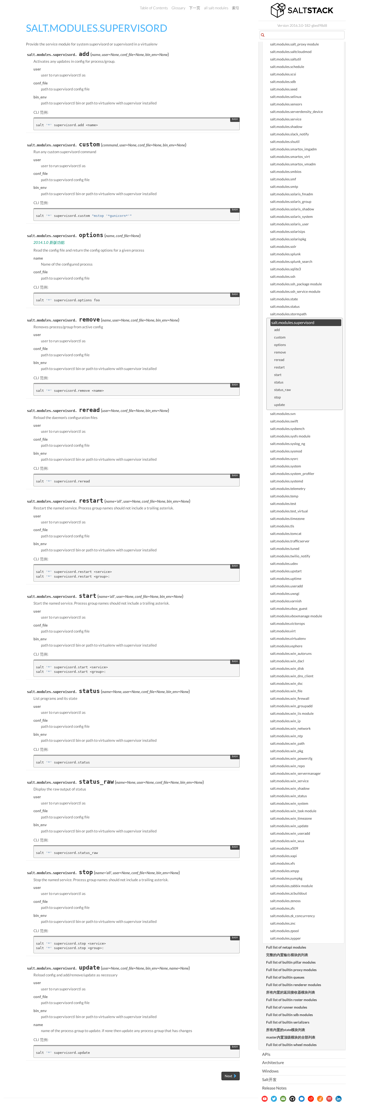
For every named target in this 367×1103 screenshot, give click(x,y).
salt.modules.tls (282, 526)
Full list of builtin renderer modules (293, 985)
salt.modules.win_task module (293, 811)
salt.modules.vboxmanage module (296, 616)
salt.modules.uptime (285, 578)
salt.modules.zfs (282, 908)
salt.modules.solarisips (287, 231)
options (280, 345)
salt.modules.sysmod (286, 451)
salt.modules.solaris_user (289, 224)
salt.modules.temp (284, 496)
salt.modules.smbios (285, 171)
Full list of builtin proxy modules (291, 970)
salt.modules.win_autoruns (291, 653)
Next (229, 1076)
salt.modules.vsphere (286, 646)
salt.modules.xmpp (284, 871)
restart (279, 367)
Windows (270, 1071)
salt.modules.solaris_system (291, 216)
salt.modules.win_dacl (287, 661)
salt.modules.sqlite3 (285, 269)
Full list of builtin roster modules (291, 1000)
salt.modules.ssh (282, 276)
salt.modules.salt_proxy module (294, 44)
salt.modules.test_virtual (289, 511)
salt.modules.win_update (289, 826)
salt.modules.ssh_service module (295, 291)
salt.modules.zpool (284, 931)
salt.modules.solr (283, 246)
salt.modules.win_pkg (286, 751)
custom (280, 337)
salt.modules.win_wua (287, 841)
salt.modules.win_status (288, 796)
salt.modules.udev (284, 563)
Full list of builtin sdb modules (289, 1015)
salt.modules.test (283, 503)
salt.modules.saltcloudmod (291, 51)
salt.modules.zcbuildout (288, 893)
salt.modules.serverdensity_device (296, 111)
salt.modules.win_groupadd (291, 706)
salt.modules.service (285, 119)
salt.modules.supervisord (292, 322)
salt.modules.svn (283, 413)
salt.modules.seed (283, 89)
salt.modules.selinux (285, 96)
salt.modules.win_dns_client (291, 676)
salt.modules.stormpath (288, 314)
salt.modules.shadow (286, 126)
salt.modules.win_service (289, 781)
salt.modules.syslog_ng (287, 443)
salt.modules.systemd (286, 481)
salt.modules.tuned (284, 548)
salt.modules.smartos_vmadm (293, 164)
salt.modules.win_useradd (290, 833)
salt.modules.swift (284, 421)
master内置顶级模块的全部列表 (290, 1037)
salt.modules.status (285, 306)
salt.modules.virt (283, 631)
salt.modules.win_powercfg (291, 758)
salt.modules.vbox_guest (288, 608)
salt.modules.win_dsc (286, 683)
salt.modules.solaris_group (290, 201)
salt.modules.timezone (287, 518)
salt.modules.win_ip (285, 721)
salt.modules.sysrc (284, 458)
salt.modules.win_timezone (291, 818)
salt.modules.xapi (283, 856)
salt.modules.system (285, 466)
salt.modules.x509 (284, 848)
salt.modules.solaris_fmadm (291, 194)
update (279, 404)
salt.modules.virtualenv (288, 638)
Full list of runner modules (286, 1007)
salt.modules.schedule (287, 66)
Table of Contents (154, 7)
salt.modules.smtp (284, 186)
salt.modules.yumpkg (286, 878)
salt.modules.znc (283, 923)
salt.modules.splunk (285, 254)
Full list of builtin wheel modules (291, 1045)
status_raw (282, 389)
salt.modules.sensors (286, 104)
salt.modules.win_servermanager (295, 773)
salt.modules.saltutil (285, 59)
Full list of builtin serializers (287, 1022)
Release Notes (274, 1088)
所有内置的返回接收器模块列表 (290, 992)
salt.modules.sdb (283, 81)
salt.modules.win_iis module (292, 713)
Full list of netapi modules (286, 947)
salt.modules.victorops (287, 623)
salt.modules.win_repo (287, 766)
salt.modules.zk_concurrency (292, 916)
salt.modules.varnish (286, 601)
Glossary (178, 7)
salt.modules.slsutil (285, 141)
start (277, 374)
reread (279, 360)
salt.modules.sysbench (287, 428)
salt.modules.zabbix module (291, 886)
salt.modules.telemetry (287, 488)
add (277, 330)
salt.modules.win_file (286, 691)
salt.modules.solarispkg (288, 239)
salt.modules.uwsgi (284, 593)
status (278, 382)
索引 (235, 7)
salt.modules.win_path (287, 743)
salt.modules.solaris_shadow (292, 209)
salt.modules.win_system (289, 803)
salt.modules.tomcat (285, 533)
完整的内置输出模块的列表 (287, 955)
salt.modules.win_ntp (286, 736)
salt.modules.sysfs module (290, 436)
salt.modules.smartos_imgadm (293, 149)
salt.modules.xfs (282, 863)
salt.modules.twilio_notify (290, 556)
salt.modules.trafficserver (290, 541)
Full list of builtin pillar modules (291, 962)
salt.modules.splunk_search (291, 261)
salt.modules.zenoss (285, 901)
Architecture (273, 1062)
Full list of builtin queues (285, 977)
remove (280, 352)
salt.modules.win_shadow (290, 788)
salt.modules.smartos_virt (290, 156)
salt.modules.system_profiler (292, 473)
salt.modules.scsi (283, 74)
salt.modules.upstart (286, 571)
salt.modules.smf (283, 179)
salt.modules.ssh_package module (296, 284)
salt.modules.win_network (290, 728)
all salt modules (216, 7)
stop (277, 397)
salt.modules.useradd (286, 586)
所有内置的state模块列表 (285, 1030)
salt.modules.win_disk (287, 668)
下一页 (194, 7)
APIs (266, 1054)
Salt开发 (269, 1079)
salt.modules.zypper (285, 938)
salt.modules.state (284, 299)
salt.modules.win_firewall (289, 698)
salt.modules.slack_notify (289, 134)
